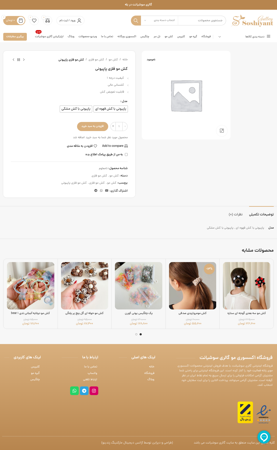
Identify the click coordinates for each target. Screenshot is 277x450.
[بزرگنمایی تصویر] (221, 130)
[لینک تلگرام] (96, 191)
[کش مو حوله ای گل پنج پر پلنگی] (84, 285)
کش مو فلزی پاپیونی (74, 183)
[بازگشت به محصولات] (18, 59)
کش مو (113, 60)
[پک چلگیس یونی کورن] (138, 285)
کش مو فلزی (96, 60)
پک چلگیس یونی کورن (139, 313)
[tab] (261, 212)
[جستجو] (136, 21)
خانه (125, 60)
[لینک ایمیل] (107, 191)
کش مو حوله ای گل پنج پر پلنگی (84, 313)
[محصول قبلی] (23, 59)
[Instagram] (94, 390)
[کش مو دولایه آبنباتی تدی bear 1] (30, 285)
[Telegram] (84, 390)
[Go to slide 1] (141, 334)
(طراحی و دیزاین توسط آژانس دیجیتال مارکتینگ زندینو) (137, 442)
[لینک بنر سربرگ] (138, 5)
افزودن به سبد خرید (92, 126)
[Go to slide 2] (136, 334)
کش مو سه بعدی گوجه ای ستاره (246, 313)
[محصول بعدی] (13, 59)
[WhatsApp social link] (101, 191)
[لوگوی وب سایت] (252, 21)
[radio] (111, 109)
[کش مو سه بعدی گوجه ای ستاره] (246, 285)
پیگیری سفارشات (15, 37)
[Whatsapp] (74, 390)
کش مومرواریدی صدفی (193, 313)
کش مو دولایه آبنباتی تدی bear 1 (30, 313)
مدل (124, 101)
